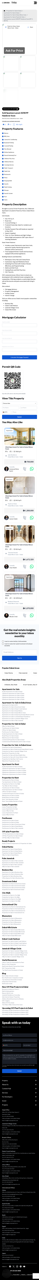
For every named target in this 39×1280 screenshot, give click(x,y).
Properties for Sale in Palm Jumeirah (12, 864)
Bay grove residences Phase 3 (10, 989)
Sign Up (19, 658)
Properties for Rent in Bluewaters (11, 922)
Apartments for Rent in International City (14, 907)
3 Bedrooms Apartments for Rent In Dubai (14, 772)
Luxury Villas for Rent (8, 814)
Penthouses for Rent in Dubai (10, 780)
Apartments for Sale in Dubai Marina (12, 711)
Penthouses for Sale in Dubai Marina (12, 826)
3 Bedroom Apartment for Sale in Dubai (13, 697)
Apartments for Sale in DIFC (10, 705)
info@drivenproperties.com (11, 1120)
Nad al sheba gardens (8, 991)
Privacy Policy (16, 1274)
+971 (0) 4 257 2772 (9, 1157)
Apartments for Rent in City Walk (11, 899)
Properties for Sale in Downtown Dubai (13, 889)
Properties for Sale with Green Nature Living (14, 757)
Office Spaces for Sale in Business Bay (13, 878)
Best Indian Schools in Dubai (10, 976)
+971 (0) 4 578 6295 (9, 1129)
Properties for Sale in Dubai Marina (12, 747)
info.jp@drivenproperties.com (12, 1259)
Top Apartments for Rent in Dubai (11, 782)
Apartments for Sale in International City (13, 910)
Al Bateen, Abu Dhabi (11, 684)
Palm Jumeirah (23, 673)
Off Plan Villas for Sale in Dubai (10, 838)
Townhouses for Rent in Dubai (10, 787)
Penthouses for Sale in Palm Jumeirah (12, 828)
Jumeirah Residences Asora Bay (11, 995)
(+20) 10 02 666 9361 (9, 1230)
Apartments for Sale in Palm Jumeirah (12, 720)
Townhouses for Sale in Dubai (10, 728)
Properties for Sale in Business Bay (12, 876)
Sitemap (23, 1274)
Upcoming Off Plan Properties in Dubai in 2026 (15, 1010)
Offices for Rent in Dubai (9, 791)
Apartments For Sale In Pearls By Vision (14, 17)
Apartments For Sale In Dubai (11, 13)
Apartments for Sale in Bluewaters (12, 920)
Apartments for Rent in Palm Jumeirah (13, 862)
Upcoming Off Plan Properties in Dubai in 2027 (15, 1012)
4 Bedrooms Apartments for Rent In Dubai (14, 774)
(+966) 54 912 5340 (9, 1207)
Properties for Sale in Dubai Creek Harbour (14, 945)
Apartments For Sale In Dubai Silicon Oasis (15, 15)
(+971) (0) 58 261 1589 (9, 1196)
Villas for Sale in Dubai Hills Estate (11, 935)
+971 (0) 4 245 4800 (9, 1116)
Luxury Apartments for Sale (10, 809)
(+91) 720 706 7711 (9, 1246)
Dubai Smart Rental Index (9, 981)
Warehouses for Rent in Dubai (10, 795)
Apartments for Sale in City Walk (11, 901)
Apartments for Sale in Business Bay (12, 872)
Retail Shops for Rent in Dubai (10, 797)
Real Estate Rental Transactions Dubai (13, 966)
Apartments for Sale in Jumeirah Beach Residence (16, 716)
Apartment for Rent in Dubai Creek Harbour (14, 943)
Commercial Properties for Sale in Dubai (13, 739)
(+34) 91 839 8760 (8, 1219)
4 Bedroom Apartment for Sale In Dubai (13, 699)
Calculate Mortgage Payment (19, 357)
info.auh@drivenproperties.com (12, 1184)
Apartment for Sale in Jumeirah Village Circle (14, 951)
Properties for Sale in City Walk (11, 897)
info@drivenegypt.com (10, 1234)
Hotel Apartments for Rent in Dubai (12, 789)
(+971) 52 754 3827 (9, 1255)
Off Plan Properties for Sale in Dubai (12, 836)
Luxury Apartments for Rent (10, 813)
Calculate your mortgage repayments (11, 121)
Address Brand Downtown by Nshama (13, 999)
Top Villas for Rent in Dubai (9, 786)
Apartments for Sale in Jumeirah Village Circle (15, 718)
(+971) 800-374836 (15, 1118)
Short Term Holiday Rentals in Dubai (12, 801)
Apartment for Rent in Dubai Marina (12, 851)
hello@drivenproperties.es (11, 1223)
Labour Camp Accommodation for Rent (13, 962)
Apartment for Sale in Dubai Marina (12, 849)
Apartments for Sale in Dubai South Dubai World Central (18, 714)
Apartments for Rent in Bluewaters (12, 918)
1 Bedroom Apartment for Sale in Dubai (13, 693)
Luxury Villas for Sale (8, 811)
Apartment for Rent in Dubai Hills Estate (13, 931)
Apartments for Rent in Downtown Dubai (13, 883)
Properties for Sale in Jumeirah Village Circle (14, 751)
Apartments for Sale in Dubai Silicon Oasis (14, 712)
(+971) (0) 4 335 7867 (9, 1168)
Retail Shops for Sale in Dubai (10, 736)
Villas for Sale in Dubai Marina (10, 855)
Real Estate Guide (7, 983)
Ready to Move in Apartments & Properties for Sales (17, 843)
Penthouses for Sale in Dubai (10, 732)
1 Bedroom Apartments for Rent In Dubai (13, 768)
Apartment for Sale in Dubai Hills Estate (13, 930)
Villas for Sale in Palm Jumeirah (10, 866)
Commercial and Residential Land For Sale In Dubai (16, 741)
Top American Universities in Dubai (12, 979)
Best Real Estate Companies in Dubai (12, 977)
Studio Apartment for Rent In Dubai (12, 766)
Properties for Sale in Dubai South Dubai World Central (17, 749)
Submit (19, 417)
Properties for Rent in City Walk (11, 784)
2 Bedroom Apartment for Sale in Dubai (13, 695)
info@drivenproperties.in (11, 1250)
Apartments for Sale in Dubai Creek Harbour (14, 709)
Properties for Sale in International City (13, 912)
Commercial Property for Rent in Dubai (13, 793)
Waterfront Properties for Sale (10, 761)
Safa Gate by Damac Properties (11, 997)
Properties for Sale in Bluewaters (11, 924)
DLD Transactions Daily (8, 968)
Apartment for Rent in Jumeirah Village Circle (15, 953)
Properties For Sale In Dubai (14, 10)
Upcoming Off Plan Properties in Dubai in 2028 (15, 1014)
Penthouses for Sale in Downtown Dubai (13, 824)
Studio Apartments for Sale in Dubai (12, 691)
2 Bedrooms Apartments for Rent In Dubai (14, 770)
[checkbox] (3, 641)
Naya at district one (7, 993)
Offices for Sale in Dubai (9, 730)
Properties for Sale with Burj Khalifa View (13, 755)
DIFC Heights (6, 1001)
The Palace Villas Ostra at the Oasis (12, 1004)
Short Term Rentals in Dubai (10, 799)
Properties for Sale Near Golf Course (12, 759)
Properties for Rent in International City (13, 908)
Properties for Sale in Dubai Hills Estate (13, 933)
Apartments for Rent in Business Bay (12, 874)
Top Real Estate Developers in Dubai (12, 970)
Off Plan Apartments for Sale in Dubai (12, 834)
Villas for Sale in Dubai (8, 726)
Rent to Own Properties (9, 964)
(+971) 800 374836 (15, 1198)
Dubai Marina (9, 673)
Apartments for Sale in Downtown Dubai (13, 707)
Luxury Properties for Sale (9, 807)
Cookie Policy (30, 1274)
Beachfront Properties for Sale (10, 753)
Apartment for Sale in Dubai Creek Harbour (14, 941)
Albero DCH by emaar (8, 1003)
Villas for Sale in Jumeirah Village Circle (13, 956)
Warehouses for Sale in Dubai (10, 737)
